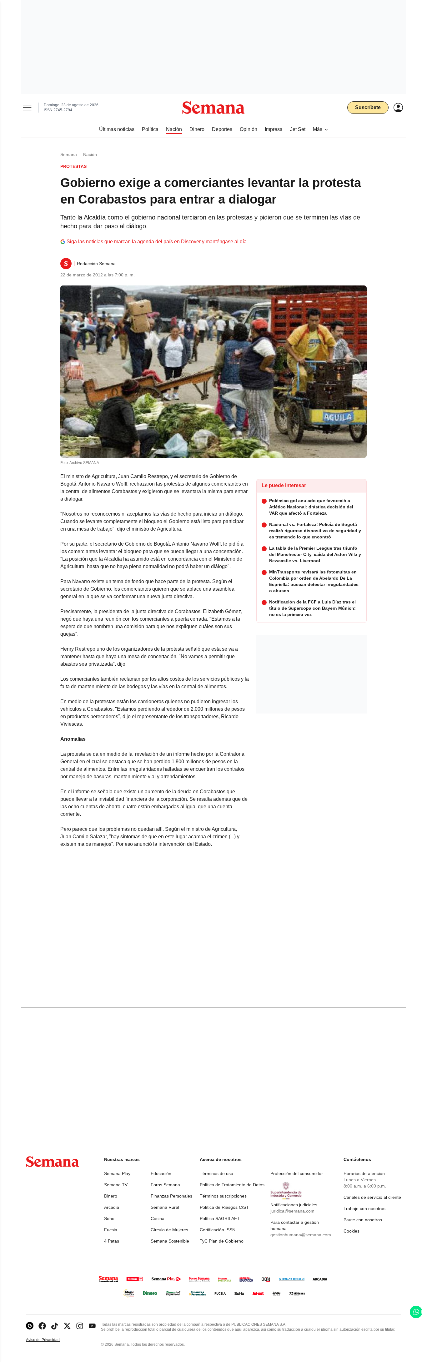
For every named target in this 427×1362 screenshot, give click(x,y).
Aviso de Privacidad (49, 1340)
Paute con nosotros (363, 1219)
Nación (90, 154)
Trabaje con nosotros (364, 1208)
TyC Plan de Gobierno (222, 1240)
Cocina (157, 1218)
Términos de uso (216, 1173)
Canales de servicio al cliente (372, 1197)
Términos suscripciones (223, 1195)
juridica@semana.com (292, 1210)
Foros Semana (165, 1184)
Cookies (351, 1230)
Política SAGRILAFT (220, 1218)
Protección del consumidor (296, 1173)
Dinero (110, 1195)
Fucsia (110, 1229)
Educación (161, 1173)
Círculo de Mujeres (169, 1229)
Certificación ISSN (217, 1229)
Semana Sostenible (170, 1240)
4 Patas (111, 1240)
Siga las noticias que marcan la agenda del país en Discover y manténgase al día (157, 241)
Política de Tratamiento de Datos (232, 1184)
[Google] (29, 1326)
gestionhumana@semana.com (300, 1234)
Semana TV (116, 1184)
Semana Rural (165, 1207)
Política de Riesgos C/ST (224, 1207)
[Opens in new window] (42, 1326)
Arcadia (111, 1207)
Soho (109, 1218)
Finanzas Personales (171, 1195)
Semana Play (117, 1173)
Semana (68, 154)
